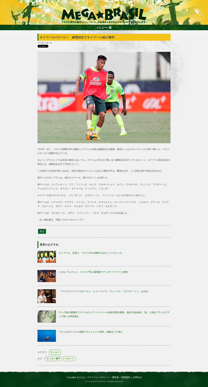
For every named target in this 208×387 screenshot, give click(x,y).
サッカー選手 (53, 358)
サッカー (54, 352)
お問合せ (137, 377)
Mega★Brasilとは (75, 377)
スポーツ (69, 358)
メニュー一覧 (104, 27)
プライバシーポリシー (98, 377)
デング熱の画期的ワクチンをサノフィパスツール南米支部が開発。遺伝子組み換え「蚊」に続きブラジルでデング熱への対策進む (114, 314)
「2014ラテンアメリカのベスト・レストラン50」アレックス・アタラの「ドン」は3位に (104, 291)
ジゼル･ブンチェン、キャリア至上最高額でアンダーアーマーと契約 (93, 271)
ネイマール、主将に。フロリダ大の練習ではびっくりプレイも (90, 252)
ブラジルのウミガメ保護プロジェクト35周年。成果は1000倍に (91, 331)
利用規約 (125, 377)
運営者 (115, 377)
